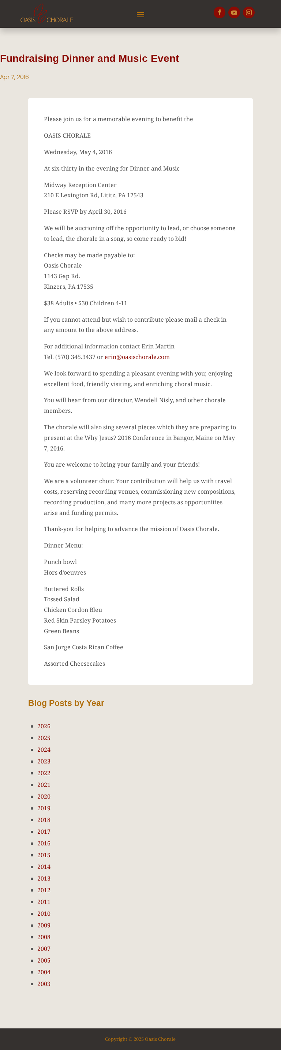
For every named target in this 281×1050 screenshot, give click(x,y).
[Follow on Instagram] (249, 12)
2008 (43, 937)
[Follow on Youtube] (234, 12)
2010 (43, 913)
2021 (43, 785)
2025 (43, 738)
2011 (43, 902)
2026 (43, 726)
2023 (43, 761)
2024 (43, 750)
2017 (43, 831)
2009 (43, 925)
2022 (43, 773)
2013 (43, 878)
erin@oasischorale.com (137, 357)
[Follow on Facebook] (219, 12)
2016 (43, 843)
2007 (43, 949)
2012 (43, 890)
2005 (43, 960)
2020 (43, 796)
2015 (43, 855)
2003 (43, 984)
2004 (43, 972)
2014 (43, 867)
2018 (43, 820)
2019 (43, 808)
